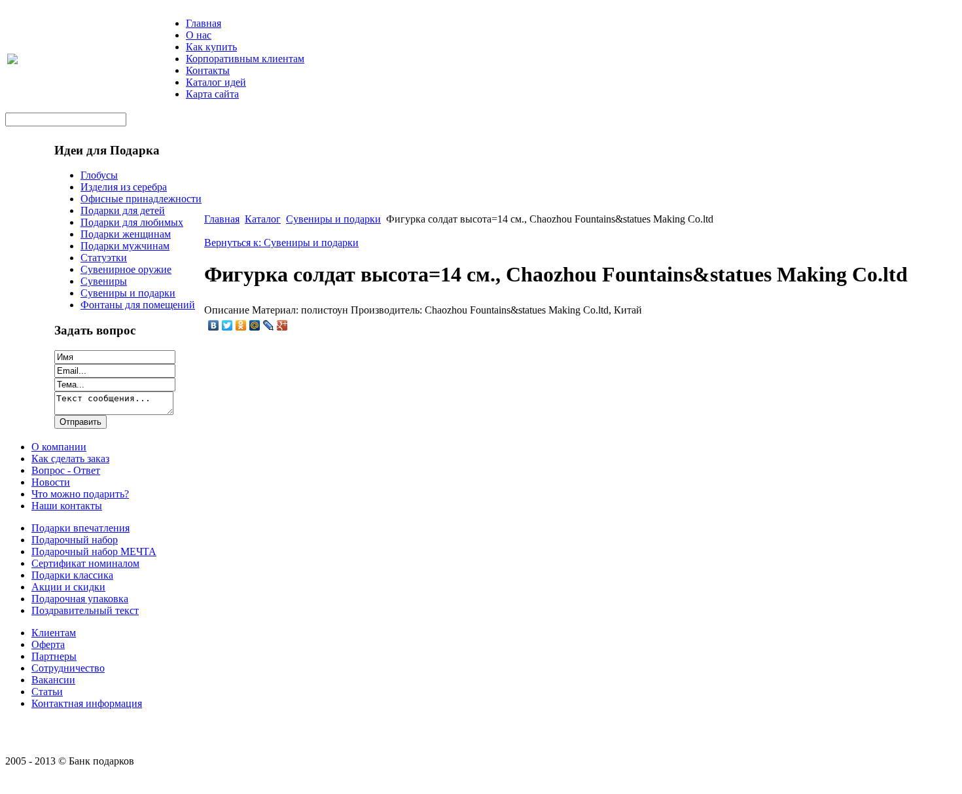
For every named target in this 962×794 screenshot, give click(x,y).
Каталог (263, 219)
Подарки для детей (122, 210)
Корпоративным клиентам (245, 58)
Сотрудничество (68, 668)
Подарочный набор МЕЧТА (93, 551)
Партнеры (54, 656)
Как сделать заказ (70, 458)
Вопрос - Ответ (65, 470)
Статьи (47, 691)
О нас (198, 35)
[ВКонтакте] (214, 325)
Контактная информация (86, 703)
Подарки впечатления (80, 527)
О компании (58, 446)
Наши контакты (66, 505)
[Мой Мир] (255, 325)
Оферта (48, 644)
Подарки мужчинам (124, 245)
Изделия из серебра (123, 186)
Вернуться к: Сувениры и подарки (281, 242)
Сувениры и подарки (127, 292)
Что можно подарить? (80, 493)
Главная (203, 23)
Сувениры (103, 281)
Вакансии (53, 679)
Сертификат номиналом (85, 563)
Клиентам (53, 632)
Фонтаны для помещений (137, 304)
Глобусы (99, 175)
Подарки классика (72, 575)
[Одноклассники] (241, 325)
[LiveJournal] (269, 325)
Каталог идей (216, 82)
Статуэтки (103, 257)
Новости (50, 482)
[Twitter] (227, 325)
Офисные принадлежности (141, 198)
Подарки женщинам (125, 234)
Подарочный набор (74, 539)
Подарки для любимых (131, 222)
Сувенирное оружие (125, 269)
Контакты (208, 70)
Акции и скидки (68, 586)
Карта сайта (212, 93)
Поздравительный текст (85, 610)
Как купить (211, 46)
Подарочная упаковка (79, 598)
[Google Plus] (282, 325)
